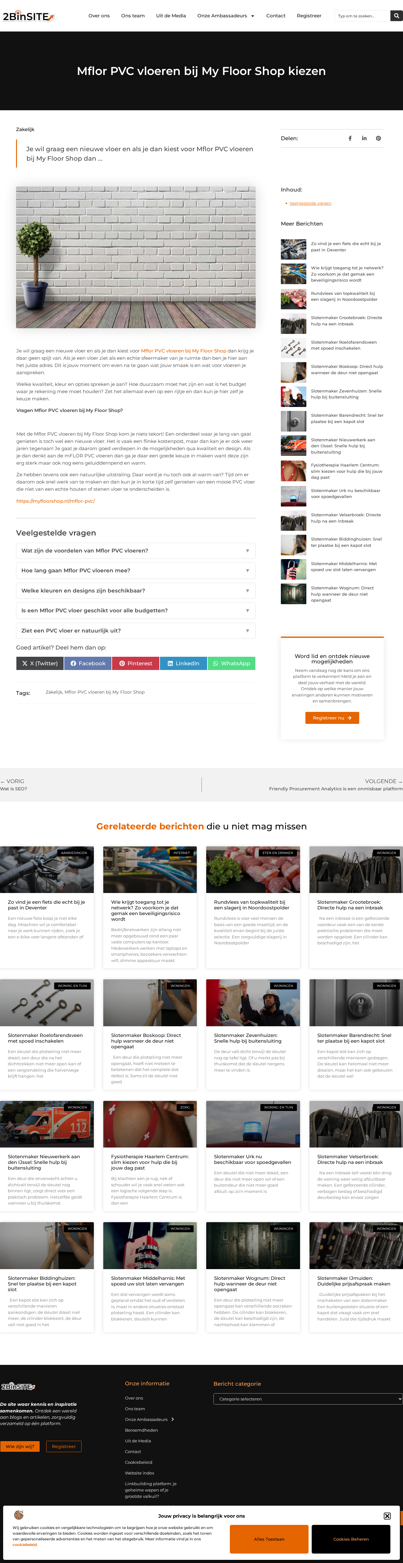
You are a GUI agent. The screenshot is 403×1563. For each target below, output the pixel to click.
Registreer (309, 16)
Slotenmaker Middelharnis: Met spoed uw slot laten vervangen (148, 1281)
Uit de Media (171, 16)
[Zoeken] (396, 15)
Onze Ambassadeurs (222, 16)
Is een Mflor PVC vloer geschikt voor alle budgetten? (135, 610)
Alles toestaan (269, 1539)
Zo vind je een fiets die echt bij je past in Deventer (46, 905)
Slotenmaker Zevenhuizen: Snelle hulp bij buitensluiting (247, 1038)
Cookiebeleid (138, 1462)
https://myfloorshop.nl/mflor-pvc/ (55, 501)
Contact (276, 16)
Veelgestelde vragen (311, 203)
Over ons (99, 16)
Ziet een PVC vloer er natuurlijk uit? (135, 630)
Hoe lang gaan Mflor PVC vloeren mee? (135, 570)
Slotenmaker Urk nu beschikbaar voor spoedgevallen (252, 1159)
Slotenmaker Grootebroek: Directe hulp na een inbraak (350, 905)
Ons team (133, 16)
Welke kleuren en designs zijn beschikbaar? (135, 590)
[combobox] (362, 15)
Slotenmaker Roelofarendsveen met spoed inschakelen (45, 1038)
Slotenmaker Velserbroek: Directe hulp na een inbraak (350, 1159)
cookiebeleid (25, 1544)
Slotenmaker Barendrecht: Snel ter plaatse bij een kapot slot (354, 1038)
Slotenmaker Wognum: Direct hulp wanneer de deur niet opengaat (342, 594)
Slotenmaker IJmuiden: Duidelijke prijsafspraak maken (353, 1281)
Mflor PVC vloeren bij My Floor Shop (183, 351)
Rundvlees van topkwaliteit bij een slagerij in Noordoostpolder (251, 905)
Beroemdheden (141, 1430)
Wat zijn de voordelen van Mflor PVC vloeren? (135, 550)
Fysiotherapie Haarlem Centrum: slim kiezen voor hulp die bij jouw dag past (347, 471)
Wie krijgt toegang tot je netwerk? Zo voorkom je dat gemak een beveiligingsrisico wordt (347, 274)
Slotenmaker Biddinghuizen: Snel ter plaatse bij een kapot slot (42, 1283)
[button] (387, 1516)
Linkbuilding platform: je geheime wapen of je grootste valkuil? (151, 1490)
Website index (139, 1472)
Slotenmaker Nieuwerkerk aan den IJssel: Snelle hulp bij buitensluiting (343, 446)
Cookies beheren (351, 1539)
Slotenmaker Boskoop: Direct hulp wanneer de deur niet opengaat (146, 1041)
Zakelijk (25, 129)
